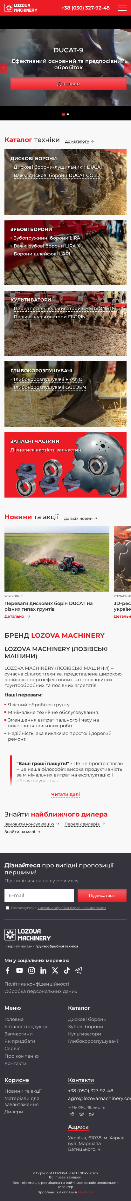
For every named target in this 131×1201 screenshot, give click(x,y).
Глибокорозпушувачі (93, 1041)
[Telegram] (78, 972)
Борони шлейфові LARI (42, 254)
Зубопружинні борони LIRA (47, 238)
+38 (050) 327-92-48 (85, 8)
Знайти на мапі (19, 831)
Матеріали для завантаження (21, 1101)
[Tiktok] (67, 972)
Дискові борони (87, 1019)
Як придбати (19, 1041)
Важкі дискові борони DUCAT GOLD (57, 175)
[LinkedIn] (43, 972)
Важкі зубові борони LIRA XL (48, 246)
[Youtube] (19, 972)
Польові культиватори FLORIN (50, 317)
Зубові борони (85, 1026)
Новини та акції (23, 1091)
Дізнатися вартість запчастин (45, 450)
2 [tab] (69, 116)
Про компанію (21, 1056)
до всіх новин (78, 518)
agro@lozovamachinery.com (97, 1098)
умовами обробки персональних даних (72, 908)
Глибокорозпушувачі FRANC (48, 379)
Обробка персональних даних (40, 991)
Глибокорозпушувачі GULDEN (50, 387)
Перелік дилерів (82, 824)
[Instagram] (31, 972)
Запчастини (18, 1034)
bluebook (85, 1192)
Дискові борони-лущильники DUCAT (58, 167)
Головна (14, 1019)
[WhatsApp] (91, 1114)
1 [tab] (65, 116)
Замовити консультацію (29, 824)
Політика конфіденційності (36, 984)
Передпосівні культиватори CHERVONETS (64, 308)
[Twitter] (55, 972)
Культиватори (84, 1034)
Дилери (13, 1112)
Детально (68, 83)
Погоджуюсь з (58, 908)
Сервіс (12, 1048)
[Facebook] (7, 972)
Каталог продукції (25, 1026)
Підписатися (102, 895)
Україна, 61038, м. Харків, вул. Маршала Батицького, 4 (97, 1143)
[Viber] (82, 1114)
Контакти (15, 1063)
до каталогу (77, 141)
